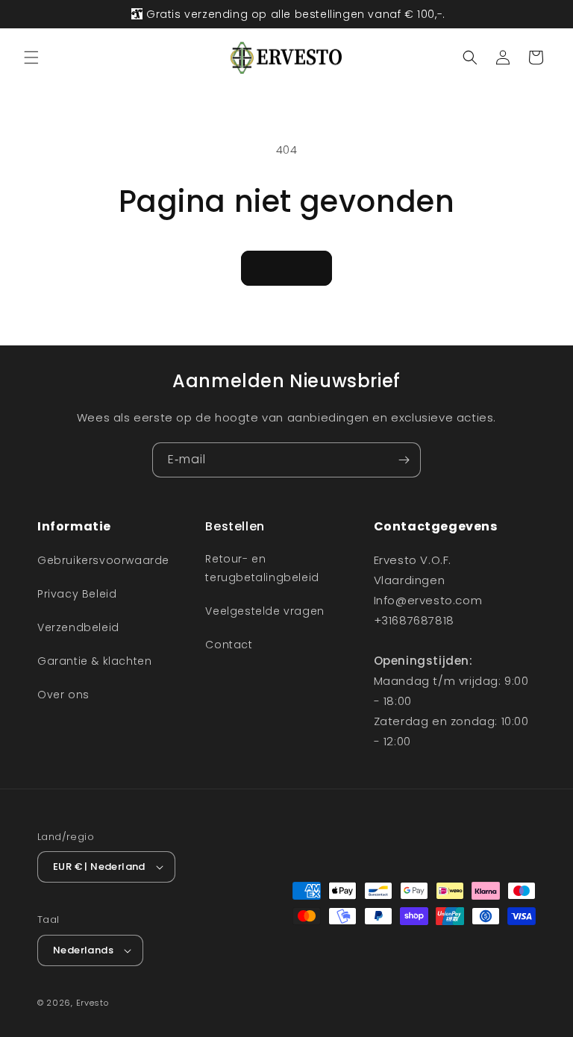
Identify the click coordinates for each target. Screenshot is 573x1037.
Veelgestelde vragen (264, 611)
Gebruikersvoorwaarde (103, 560)
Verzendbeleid (78, 627)
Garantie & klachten (94, 661)
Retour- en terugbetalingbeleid (262, 568)
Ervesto (92, 1003)
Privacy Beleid (76, 593)
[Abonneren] (403, 459)
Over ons (63, 694)
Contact (228, 644)
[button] (31, 57)
